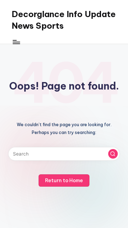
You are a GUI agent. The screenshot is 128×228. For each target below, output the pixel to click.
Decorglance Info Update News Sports (64, 20)
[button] (113, 154)
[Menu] (16, 42)
